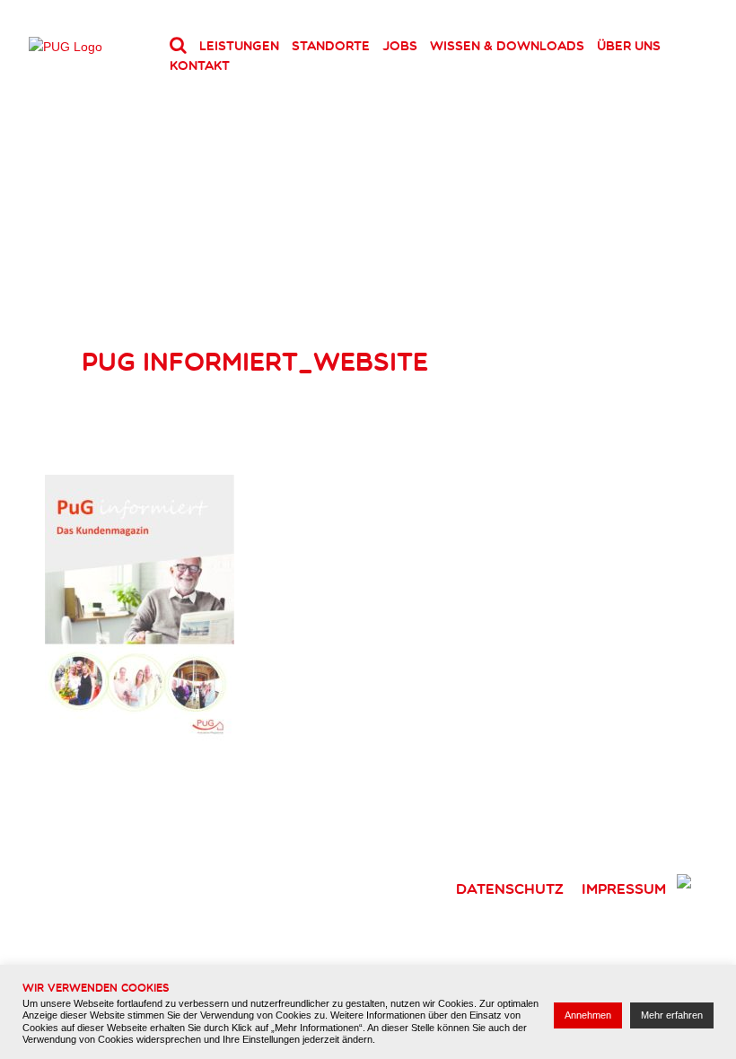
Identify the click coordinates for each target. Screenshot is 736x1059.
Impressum (624, 888)
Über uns (629, 46)
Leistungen (239, 46)
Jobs (399, 46)
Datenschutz (510, 888)
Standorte (331, 46)
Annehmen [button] (588, 1015)
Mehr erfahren (672, 1015)
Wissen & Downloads (507, 46)
